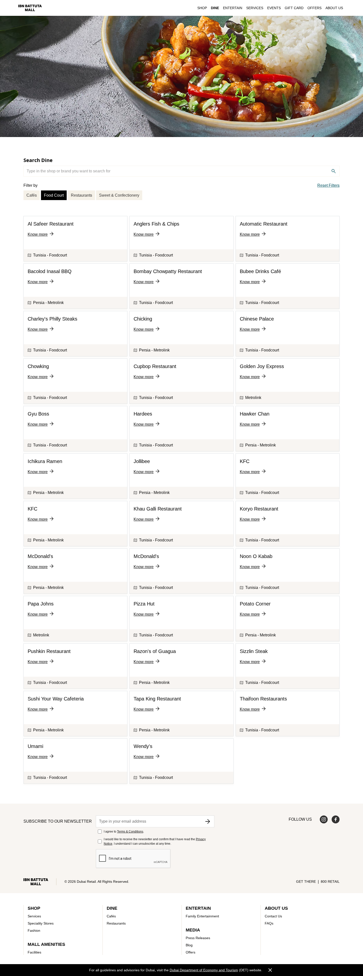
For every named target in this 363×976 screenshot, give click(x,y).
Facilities (34, 952)
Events (274, 8)
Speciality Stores (41, 923)
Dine (215, 8)
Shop (202, 8)
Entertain (232, 8)
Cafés (31, 195)
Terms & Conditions (130, 831)
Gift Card (294, 8)
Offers (314, 8)
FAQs (269, 923)
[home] (30, 8)
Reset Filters (328, 185)
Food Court (54, 195)
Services (254, 8)
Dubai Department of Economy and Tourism (204, 970)
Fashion (34, 930)
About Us (334, 8)
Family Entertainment (202, 916)
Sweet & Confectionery (119, 195)
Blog (189, 945)
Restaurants (81, 195)
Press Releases (198, 938)
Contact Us (273, 916)
